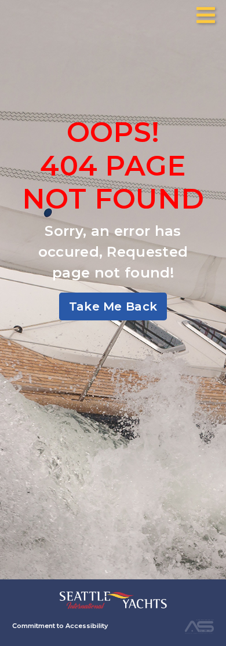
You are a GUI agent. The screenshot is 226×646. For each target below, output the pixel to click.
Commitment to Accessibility (60, 626)
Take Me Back (113, 306)
